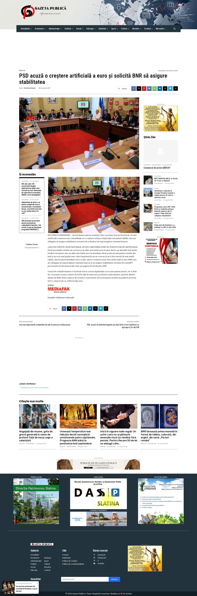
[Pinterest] (144, 88)
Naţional (22, 70)
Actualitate (25, 181)
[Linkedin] (160, 88)
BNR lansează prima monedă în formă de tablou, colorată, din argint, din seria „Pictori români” (159, 436)
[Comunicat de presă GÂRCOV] (161, 151)
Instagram (102, 558)
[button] (174, 28)
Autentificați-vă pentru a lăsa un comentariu (34, 387)
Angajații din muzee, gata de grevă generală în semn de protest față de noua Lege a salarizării (36, 436)
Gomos (129, 594)
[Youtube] (94, 563)
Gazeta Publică (156, 165)
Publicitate (147, 165)
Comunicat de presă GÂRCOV (157, 167)
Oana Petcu (158, 200)
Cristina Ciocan (30, 88)
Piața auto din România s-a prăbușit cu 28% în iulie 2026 (165, 226)
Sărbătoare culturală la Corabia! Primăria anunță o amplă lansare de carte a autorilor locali (164, 194)
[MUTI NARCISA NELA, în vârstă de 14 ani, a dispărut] (148, 180)
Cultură (156, 188)
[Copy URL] (175, 88)
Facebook (101, 555)
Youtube (101, 563)
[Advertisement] (98, 52)
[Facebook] (133, 88)
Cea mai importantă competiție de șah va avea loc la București (44, 324)
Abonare (114, 579)
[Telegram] (170, 88)
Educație (157, 204)
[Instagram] (94, 557)
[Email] (165, 88)
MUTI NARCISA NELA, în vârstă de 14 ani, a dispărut (166, 179)
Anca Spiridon (158, 183)
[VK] (149, 88)
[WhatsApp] (154, 88)
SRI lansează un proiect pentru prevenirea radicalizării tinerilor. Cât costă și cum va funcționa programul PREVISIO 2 (31, 225)
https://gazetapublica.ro (32, 247)
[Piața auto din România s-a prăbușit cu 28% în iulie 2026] (148, 226)
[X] (139, 88)
